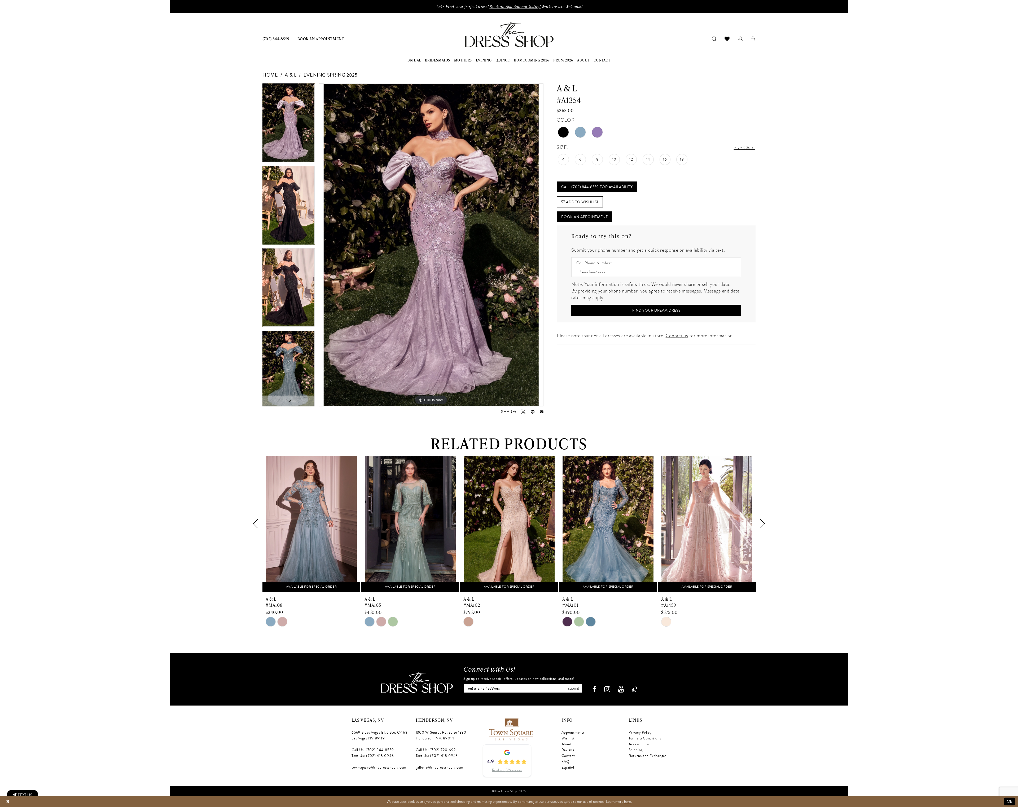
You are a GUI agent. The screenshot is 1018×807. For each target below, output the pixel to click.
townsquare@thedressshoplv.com (379, 767)
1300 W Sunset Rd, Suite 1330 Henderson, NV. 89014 (441, 735)
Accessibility (639, 744)
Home (270, 75)
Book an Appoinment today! (515, 6)
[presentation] (311, 524)
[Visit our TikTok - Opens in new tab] (634, 689)
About (566, 744)
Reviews (567, 750)
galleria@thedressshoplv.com (440, 767)
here (627, 801)
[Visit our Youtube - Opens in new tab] (621, 689)
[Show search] (714, 38)
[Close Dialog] (7, 801)
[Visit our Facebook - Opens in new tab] (594, 689)
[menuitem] (275, 38)
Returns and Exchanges (647, 756)
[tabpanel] (288, 124)
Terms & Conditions (645, 738)
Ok (1009, 801)
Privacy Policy (640, 732)
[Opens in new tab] (511, 728)
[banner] (509, 34)
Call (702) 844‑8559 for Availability (597, 187)
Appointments (573, 732)
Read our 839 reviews (507, 770)
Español (567, 767)
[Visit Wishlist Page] (727, 39)
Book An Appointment (584, 217)
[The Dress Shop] (417, 682)
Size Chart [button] (744, 147)
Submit (573, 688)
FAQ (565, 761)
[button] (740, 38)
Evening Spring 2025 (331, 75)
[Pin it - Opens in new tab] (532, 412)
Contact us (677, 335)
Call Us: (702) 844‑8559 (373, 750)
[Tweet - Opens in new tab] (523, 412)
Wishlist (568, 738)
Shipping (636, 750)
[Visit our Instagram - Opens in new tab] (607, 689)
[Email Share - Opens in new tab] (541, 412)
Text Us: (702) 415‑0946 (373, 756)
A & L (290, 75)
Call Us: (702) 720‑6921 (436, 750)
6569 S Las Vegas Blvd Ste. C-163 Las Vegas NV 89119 (379, 735)
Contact (568, 756)
